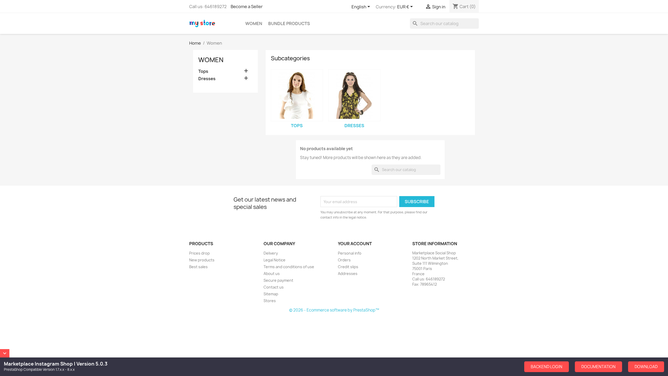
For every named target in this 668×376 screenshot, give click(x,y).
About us (272, 273)
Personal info (349, 253)
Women (253, 23)
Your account (355, 243)
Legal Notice (274, 259)
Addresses (347, 273)
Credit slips (348, 266)
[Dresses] (354, 95)
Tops (203, 71)
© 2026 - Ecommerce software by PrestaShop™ (334, 310)
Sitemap (271, 293)
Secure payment (278, 280)
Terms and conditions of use (289, 266)
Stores (270, 300)
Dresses (207, 78)
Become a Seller (247, 6)
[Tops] (297, 95)
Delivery (271, 253)
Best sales (198, 266)
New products (201, 259)
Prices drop (199, 253)
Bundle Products (289, 23)
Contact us (274, 287)
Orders (344, 259)
